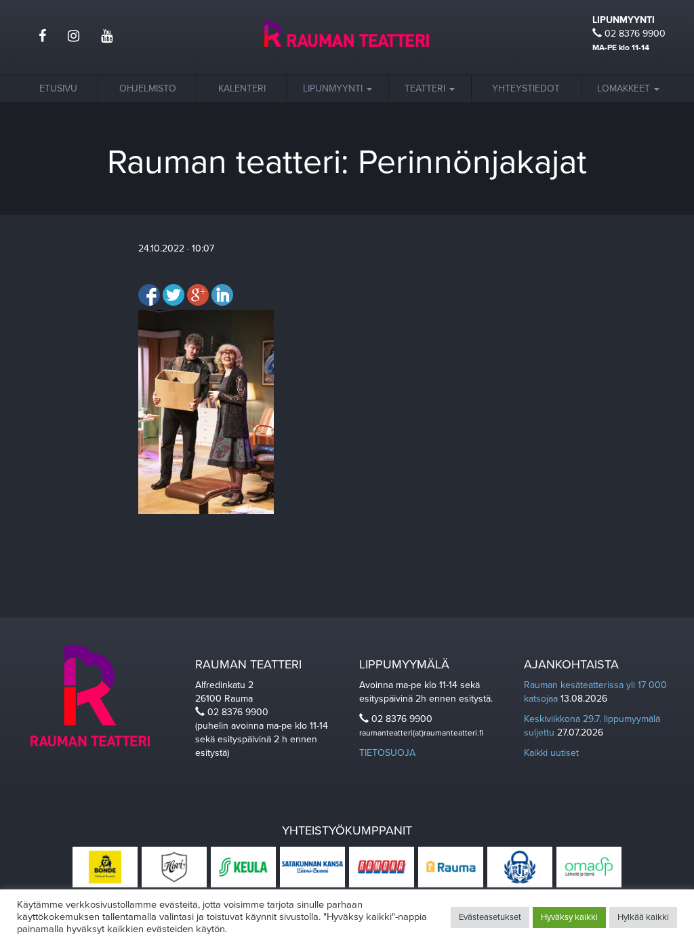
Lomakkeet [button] (625, 88)
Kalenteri (242, 88)
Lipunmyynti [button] (334, 88)
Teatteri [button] (426, 88)
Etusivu (58, 88)
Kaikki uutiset (551, 753)
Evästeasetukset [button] (490, 917)
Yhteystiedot (526, 88)
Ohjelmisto (147, 88)
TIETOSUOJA (387, 753)
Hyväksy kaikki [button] (569, 917)
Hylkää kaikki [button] (643, 917)
